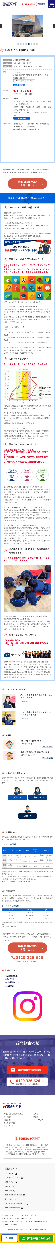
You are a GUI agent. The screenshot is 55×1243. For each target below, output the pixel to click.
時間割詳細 (22, 118)
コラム (35, 1114)
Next (54, 26)
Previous (1, 26)
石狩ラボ (10, 985)
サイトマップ (38, 1120)
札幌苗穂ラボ (11, 975)
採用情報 (13, 1224)
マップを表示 (24, 81)
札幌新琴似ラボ (12, 982)
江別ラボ (10, 979)
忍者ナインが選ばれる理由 (13, 1114)
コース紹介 (8, 1117)
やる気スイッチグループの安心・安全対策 (17, 1221)
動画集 (35, 1117)
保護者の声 (8, 1120)
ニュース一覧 (8, 1126)
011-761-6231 (22, 90)
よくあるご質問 (9, 1123)
